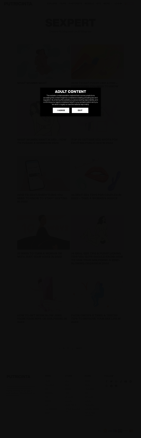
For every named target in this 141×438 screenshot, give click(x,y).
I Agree (61, 110)
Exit (80, 110)
